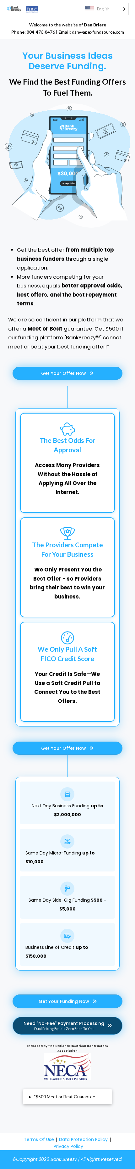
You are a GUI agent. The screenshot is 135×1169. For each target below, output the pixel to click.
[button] (67, 1096)
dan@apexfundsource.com (98, 32)
